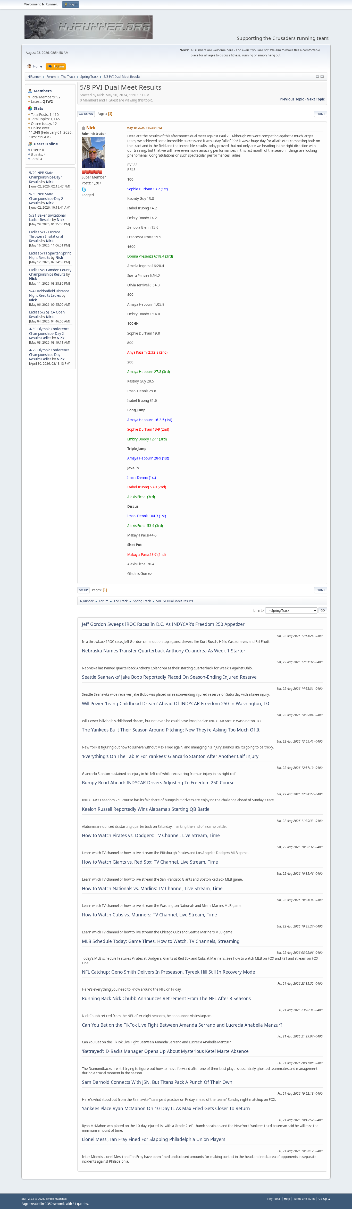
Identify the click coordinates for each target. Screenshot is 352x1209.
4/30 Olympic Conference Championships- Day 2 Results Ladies (49, 333)
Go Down (86, 114)
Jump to (258, 610)
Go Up (83, 590)
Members (43, 90)
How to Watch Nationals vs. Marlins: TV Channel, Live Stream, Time (152, 888)
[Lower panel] (322, 76)
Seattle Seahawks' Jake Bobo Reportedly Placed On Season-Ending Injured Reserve (169, 677)
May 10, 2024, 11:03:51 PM (144, 128)
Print (320, 114)
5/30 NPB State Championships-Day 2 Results (46, 198)
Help (287, 1199)
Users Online (46, 143)
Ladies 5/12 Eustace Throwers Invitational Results (46, 236)
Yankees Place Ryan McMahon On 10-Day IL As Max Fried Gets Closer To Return (166, 1108)
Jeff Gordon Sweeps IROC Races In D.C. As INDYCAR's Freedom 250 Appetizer (163, 624)
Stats (38, 108)
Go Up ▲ (325, 1199)
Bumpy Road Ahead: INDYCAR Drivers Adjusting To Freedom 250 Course (158, 782)
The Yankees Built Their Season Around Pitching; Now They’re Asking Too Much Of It (170, 730)
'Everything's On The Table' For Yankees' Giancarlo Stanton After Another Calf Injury (170, 756)
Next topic (316, 99)
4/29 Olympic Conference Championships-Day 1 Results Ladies (49, 354)
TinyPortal (274, 1199)
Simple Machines (56, 1198)
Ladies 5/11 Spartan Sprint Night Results (50, 255)
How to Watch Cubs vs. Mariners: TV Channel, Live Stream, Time (149, 915)
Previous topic (292, 99)
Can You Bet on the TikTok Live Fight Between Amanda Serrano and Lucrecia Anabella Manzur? (182, 1025)
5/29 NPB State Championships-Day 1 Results (46, 177)
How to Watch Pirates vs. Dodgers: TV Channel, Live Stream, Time (151, 835)
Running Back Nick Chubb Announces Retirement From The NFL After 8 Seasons (166, 998)
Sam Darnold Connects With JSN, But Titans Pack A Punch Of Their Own (157, 1082)
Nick (50, 182)
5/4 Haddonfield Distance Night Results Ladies (49, 293)
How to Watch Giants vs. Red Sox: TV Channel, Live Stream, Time (150, 862)
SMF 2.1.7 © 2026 (32, 1198)
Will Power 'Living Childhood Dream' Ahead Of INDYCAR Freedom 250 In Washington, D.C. (177, 703)
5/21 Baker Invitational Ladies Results (47, 217)
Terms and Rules (304, 1199)
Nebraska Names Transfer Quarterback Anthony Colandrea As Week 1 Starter (163, 651)
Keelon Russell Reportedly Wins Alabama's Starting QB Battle (145, 809)
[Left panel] (317, 76)
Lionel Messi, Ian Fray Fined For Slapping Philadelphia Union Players (153, 1139)
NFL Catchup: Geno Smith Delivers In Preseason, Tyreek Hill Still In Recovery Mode (168, 972)
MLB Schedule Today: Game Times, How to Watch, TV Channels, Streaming (161, 941)
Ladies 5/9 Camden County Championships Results (50, 272)
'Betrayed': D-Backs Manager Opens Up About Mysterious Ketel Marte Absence (165, 1051)
